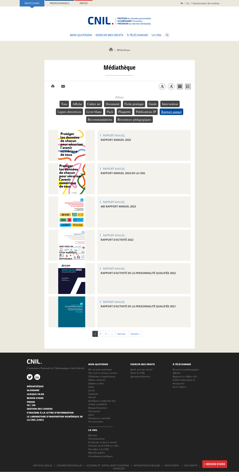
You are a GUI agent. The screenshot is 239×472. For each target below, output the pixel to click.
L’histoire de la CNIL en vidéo (103, 445)
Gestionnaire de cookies (206, 3)
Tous (64, 104)
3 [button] (107, 333)
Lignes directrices (69, 111)
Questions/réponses (140, 376)
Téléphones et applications (101, 376)
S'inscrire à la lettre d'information (50, 412)
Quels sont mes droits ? (142, 369)
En (187, 3)
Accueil (111, 49)
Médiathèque (35, 386)
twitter (30, 377)
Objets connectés (97, 379)
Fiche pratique (134, 104)
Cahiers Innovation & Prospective (184, 381)
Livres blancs (179, 386)
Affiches (177, 372)
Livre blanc (94, 111)
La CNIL (157, 35)
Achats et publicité (97, 404)
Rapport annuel (171, 111)
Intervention (170, 104)
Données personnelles (69, 465)
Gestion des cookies (40, 408)
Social (91, 390)
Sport (91, 414)
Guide (153, 104)
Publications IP (146, 111)
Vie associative (95, 421)
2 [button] (101, 333)
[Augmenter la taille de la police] (171, 86)
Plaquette (124, 111)
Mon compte (190, 465)
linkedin (37, 377)
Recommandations (100, 119)
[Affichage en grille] (180, 86)
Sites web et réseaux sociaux (102, 372)
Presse (84, 3)
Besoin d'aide (215, 464)
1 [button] (96, 334)
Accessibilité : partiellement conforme (108, 465)
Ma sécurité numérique (100, 369)
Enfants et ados (96, 383)
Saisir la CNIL (137, 372)
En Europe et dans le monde (102, 442)
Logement (93, 393)
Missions (92, 435)
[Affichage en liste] (188, 86)
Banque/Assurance (97, 407)
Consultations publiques (100, 456)
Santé (91, 386)
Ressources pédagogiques (134, 119)
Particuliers (32, 3)
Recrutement (172, 465)
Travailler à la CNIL (98, 449)
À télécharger (137, 35)
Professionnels (59, 3)
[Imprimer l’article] (53, 86)
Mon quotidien (81, 35)
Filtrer (119, 97)
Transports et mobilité (99, 418)
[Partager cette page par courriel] (63, 86)
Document (112, 104)
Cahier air (93, 104)
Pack (110, 111)
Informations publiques (147, 465)
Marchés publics (96, 452)
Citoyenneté (94, 411)
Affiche (77, 104)
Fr (182, 3)
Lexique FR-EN (35, 394)
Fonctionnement (96, 438)
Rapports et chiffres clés (185, 376)
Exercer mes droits (109, 35)
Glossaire (33, 390)
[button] (122, 334)
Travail (91, 397)
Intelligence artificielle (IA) (101, 400)
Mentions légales (42, 465)
